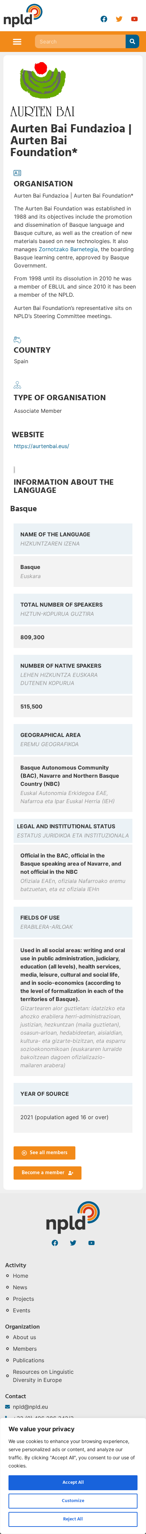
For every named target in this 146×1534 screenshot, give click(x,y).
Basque (23, 509)
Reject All (73, 1519)
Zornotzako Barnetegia (68, 249)
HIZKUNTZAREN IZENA (50, 543)
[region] (73, 1476)
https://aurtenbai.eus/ (41, 446)
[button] (17, 42)
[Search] (132, 41)
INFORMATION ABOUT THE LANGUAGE (64, 486)
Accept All (73, 1482)
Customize (73, 1501)
